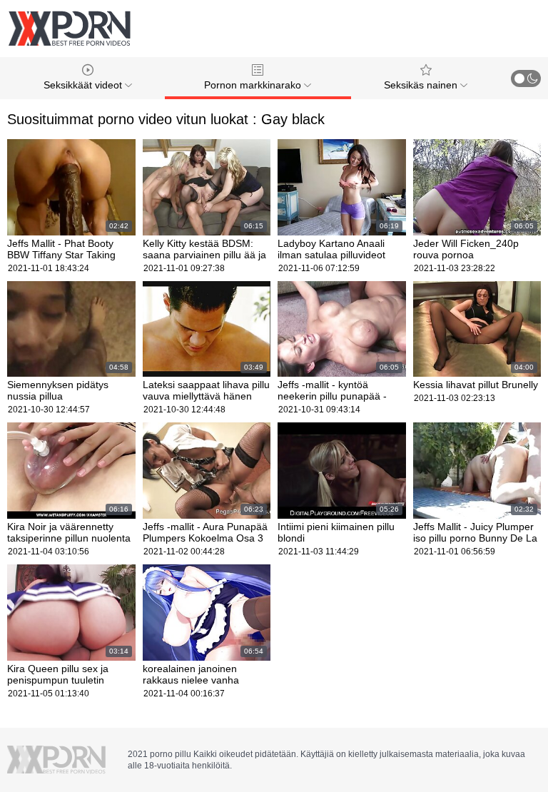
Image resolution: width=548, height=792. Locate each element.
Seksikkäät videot (84, 85)
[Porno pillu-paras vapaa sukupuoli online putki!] (69, 28)
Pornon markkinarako (254, 85)
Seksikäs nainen (422, 85)
